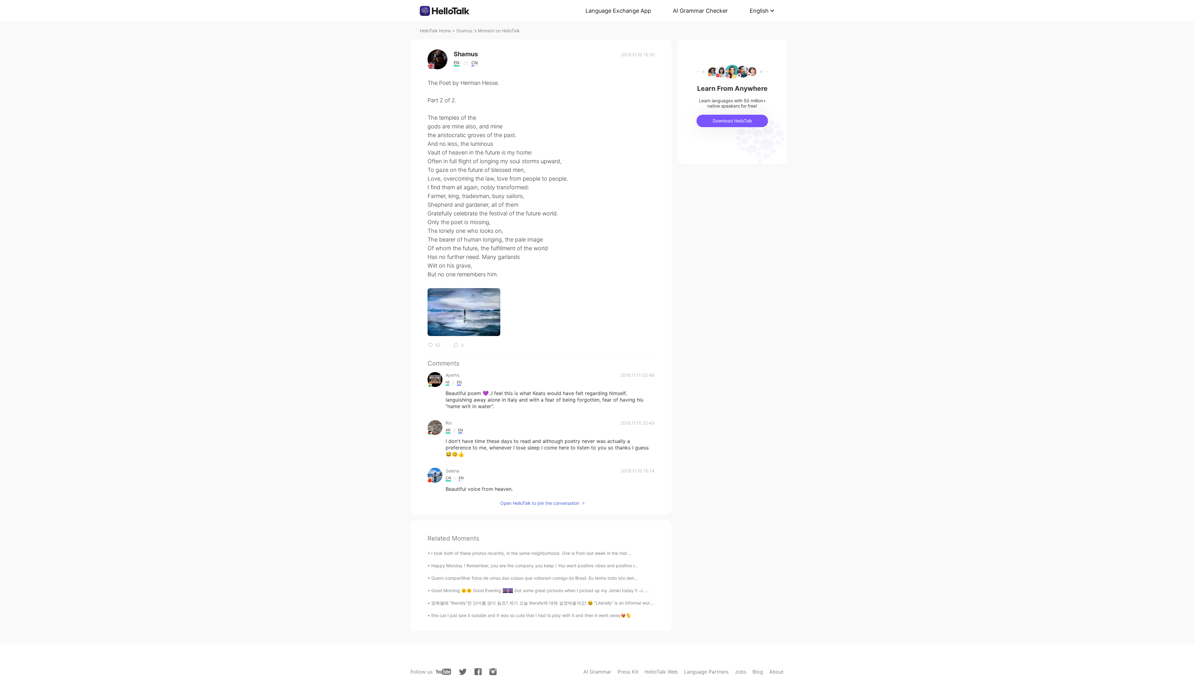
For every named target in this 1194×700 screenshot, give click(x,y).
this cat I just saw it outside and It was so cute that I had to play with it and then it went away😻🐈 (531, 615)
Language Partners (706, 672)
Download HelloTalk (732, 120)
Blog (757, 672)
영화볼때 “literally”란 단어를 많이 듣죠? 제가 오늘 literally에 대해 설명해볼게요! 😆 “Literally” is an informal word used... (549, 603)
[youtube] (443, 672)
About (776, 672)
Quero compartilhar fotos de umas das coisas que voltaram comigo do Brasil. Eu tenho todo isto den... (534, 578)
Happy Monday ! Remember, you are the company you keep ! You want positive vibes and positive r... (534, 565)
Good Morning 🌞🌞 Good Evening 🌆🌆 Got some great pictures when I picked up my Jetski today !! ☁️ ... (540, 590)
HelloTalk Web (661, 672)
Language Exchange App (618, 10)
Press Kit (628, 672)
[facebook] (478, 671)
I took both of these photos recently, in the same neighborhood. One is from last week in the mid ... (531, 553)
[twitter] (463, 672)
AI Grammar (597, 672)
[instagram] (493, 671)
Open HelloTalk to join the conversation (539, 503)
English (759, 10)
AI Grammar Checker (700, 10)
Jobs (740, 672)
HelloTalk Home (435, 30)
